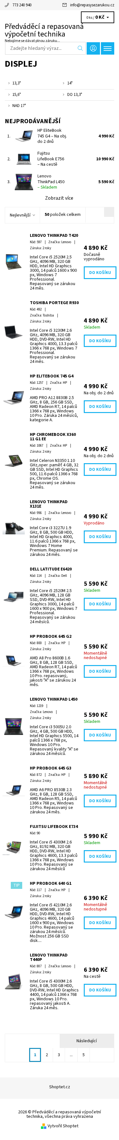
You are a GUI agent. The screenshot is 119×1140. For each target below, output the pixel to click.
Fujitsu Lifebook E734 (54, 826)
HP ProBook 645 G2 (50, 636)
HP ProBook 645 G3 (50, 768)
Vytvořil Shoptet (63, 1126)
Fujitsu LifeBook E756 (50, 159)
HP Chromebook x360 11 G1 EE (53, 436)
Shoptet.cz (59, 1087)
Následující (86, 1041)
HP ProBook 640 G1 (50, 883)
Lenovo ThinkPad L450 (50, 181)
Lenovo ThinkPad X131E (49, 504)
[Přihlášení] (93, 48)
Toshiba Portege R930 (54, 303)
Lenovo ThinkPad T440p (49, 957)
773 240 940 (21, 5)
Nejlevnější (20, 215)
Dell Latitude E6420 (51, 569)
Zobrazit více (59, 198)
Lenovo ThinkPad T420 (54, 235)
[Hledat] (80, 48)
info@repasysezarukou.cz (92, 5)
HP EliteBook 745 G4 (52, 136)
